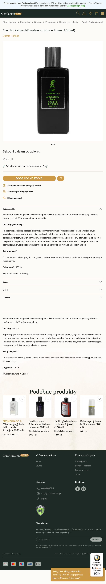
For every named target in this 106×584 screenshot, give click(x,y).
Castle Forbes (11, 35)
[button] (51, 144)
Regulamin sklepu (82, 470)
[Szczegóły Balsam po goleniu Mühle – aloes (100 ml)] (91, 406)
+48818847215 (47, 488)
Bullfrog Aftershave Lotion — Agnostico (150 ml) (65, 424)
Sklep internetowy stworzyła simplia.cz (68, 554)
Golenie (38, 22)
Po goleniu (50, 22)
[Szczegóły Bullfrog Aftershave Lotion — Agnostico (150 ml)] (65, 406)
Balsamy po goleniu (68, 22)
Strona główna (9, 22)
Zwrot (77, 475)
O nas (38, 461)
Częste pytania (81, 461)
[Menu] (101, 554)
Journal (39, 466)
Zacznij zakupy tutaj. (76, 6)
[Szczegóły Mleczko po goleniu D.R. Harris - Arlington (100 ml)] (14, 406)
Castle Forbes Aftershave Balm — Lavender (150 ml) (39, 424)
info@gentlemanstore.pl (51, 493)
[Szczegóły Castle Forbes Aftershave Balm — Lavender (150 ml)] (40, 406)
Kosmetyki (25, 22)
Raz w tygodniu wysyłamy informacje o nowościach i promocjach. (68, 546)
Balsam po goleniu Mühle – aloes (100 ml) (90, 424)
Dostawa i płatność (83, 466)
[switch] (97, 573)
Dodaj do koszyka (29, 178)
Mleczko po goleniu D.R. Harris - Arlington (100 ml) (13, 427)
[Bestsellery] (90, 13)
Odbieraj (96, 539)
